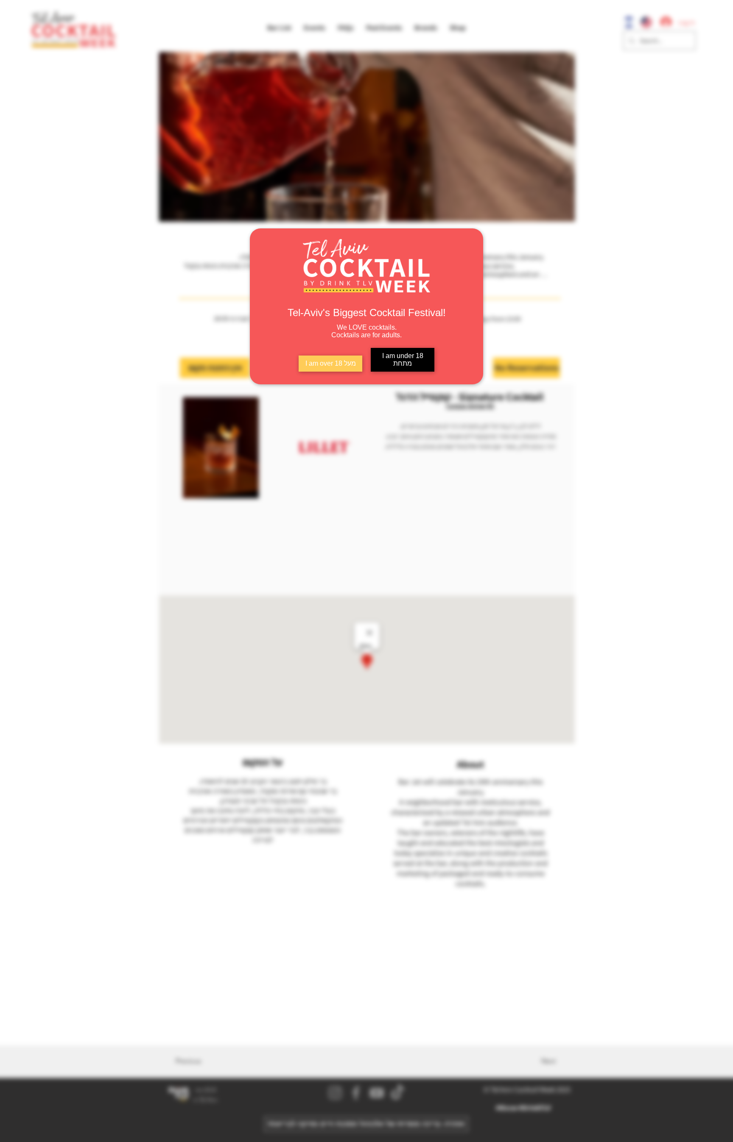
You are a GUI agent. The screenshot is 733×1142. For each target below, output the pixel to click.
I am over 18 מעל (330, 363)
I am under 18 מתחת (402, 359)
